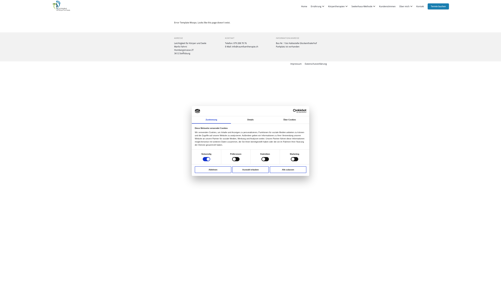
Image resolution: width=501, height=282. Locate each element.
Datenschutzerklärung (316, 63)
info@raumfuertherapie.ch (245, 46)
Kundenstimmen (387, 6)
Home (304, 6)
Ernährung (316, 6)
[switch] (236, 159)
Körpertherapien (336, 6)
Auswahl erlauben (250, 170)
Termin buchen (438, 6)
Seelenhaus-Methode (361, 6)
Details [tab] (250, 120)
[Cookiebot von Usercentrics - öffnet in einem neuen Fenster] (295, 111)
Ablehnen (213, 170)
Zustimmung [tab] (211, 120)
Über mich (404, 6)
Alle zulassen (288, 170)
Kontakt (420, 6)
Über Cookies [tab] (289, 120)
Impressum (296, 63)
